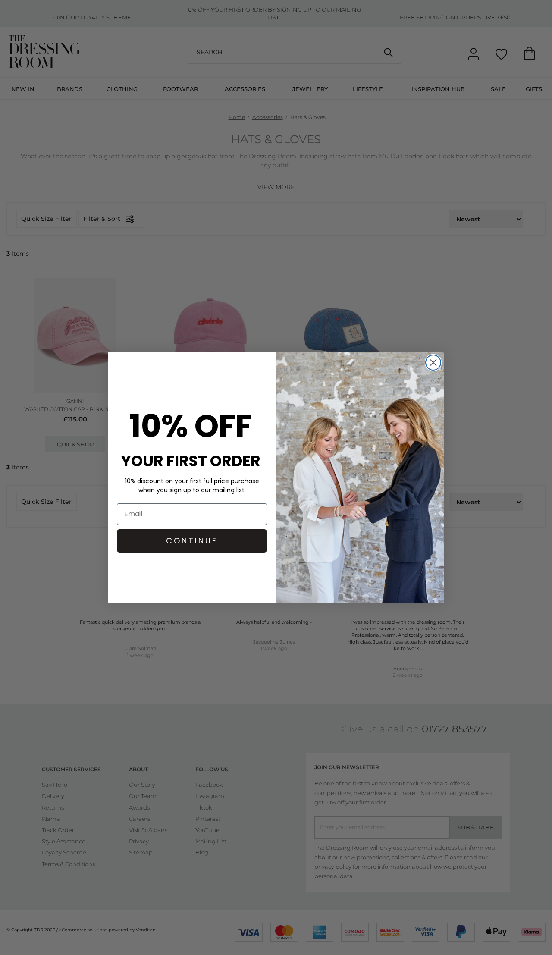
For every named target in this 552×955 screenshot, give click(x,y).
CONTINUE (192, 540)
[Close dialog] (433, 362)
